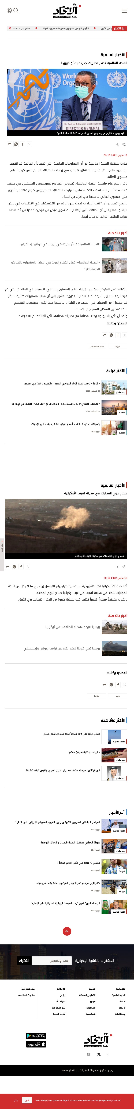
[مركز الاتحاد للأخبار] (67, 10)
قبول (27, 1100)
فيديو (92, 1001)
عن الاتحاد (60, 1001)
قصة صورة (90, 1014)
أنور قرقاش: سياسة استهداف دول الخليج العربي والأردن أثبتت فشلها (63, 771)
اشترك (24, 960)
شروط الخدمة (59, 1014)
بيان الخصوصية (58, 1007)
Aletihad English (26, 995)
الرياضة (122, 1007)
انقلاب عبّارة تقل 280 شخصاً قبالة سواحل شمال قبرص (71, 734)
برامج (62, 995)
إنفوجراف (90, 1007)
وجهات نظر (119, 1014)
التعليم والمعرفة (87, 995)
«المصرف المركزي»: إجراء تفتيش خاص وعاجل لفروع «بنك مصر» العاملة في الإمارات (56, 404)
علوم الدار (120, 989)
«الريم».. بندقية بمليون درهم (84, 752)
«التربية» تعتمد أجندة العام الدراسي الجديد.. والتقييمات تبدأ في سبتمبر (62, 384)
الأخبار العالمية (118, 995)
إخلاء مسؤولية (28, 989)
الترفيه (92, 989)
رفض (16, 1100)
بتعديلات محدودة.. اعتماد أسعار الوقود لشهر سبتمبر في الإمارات (65, 424)
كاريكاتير (61, 989)
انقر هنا (65, 1100)
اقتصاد (122, 1001)
